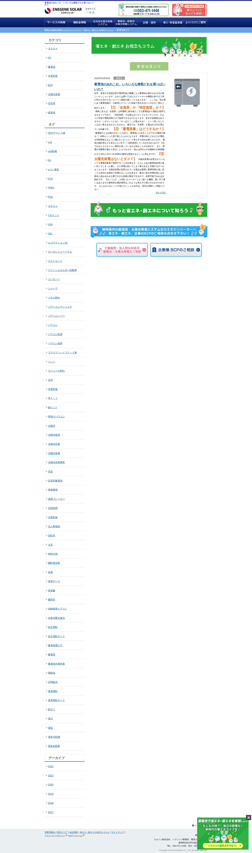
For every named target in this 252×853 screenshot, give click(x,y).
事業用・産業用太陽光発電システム (126, 22)
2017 (50, 812)
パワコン (53, 325)
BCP (50, 85)
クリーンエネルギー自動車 (62, 270)
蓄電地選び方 (55, 645)
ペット (51, 361)
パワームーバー (56, 316)
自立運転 (53, 627)
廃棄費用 (53, 489)
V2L (50, 233)
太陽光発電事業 (56, 462)
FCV (50, 178)
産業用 (51, 112)
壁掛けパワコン (56, 416)
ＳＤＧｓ (53, 48)
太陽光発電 (54, 94)
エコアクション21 (58, 242)
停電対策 (53, 389)
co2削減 (52, 151)
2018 (50, 803)
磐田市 (51, 599)
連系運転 (53, 691)
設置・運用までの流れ (149, 22)
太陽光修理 (54, 435)
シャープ (53, 288)
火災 (50, 544)
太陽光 (51, 425)
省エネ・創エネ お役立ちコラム (98, 30)
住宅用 (51, 103)
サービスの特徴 (56, 22)
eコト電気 (53, 169)
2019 (50, 793)
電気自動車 (54, 746)
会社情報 (73, 832)
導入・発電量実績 (172, 22)
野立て (51, 709)
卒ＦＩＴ (53, 398)
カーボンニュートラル (60, 251)
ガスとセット (55, 261)
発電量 (51, 590)
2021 (50, 775)
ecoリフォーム (75, 835)
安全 (50, 471)
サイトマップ (117, 832)
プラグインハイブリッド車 (62, 352)
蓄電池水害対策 (56, 663)
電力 (50, 718)
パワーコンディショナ (60, 306)
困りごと (53, 407)
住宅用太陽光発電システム (103, 22)
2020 (50, 784)
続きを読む (161, 192)
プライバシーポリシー (55, 835)
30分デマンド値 (56, 132)
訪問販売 (53, 682)
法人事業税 (54, 526)
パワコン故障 (55, 343)
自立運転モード (56, 636)
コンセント (54, 279)
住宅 (50, 380)
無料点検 (53, 553)
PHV (50, 197)
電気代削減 (54, 737)
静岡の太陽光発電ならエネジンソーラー (63, 30)
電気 (50, 727)
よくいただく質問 (195, 22)
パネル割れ (54, 297)
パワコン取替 (55, 334)
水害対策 (53, 517)
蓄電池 (119, 78)
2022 (50, 766)
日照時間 (53, 508)
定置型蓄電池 (55, 480)
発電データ (54, 581)
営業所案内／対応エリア (56, 832)
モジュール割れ (56, 370)
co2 (50, 142)
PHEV (51, 187)
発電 (50, 572)
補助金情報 (79, 22)
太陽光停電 (54, 444)
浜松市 (51, 535)
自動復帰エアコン (57, 608)
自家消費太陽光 (56, 618)
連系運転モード (56, 700)
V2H (50, 224)
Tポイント (53, 215)
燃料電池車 (54, 563)
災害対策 (53, 76)
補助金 (51, 672)
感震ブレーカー (56, 499)
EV (49, 57)
